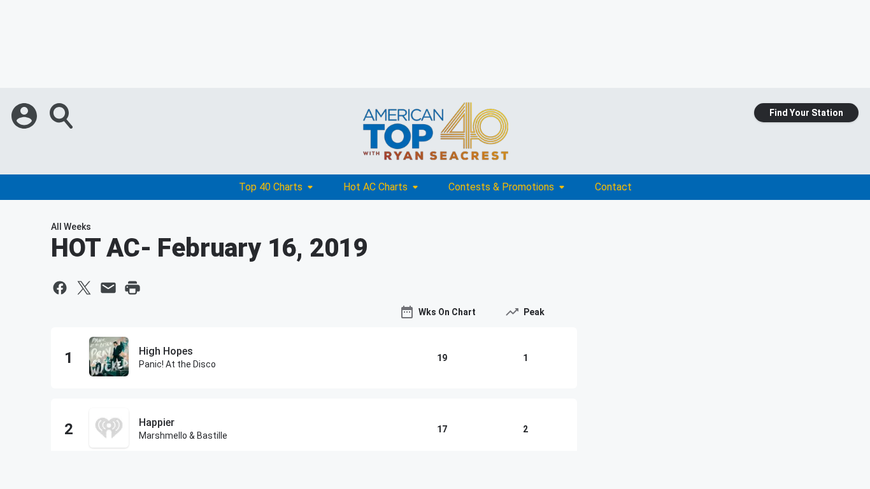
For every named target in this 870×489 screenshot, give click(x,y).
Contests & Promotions (501, 187)
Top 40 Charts (271, 187)
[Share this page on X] (84, 288)
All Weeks (71, 227)
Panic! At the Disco (177, 364)
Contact (613, 187)
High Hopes (166, 351)
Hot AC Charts (375, 187)
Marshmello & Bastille (183, 435)
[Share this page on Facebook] (60, 288)
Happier (157, 422)
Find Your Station (806, 113)
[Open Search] (62, 116)
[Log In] (25, 116)
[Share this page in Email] (108, 288)
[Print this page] (132, 288)
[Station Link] (435, 131)
